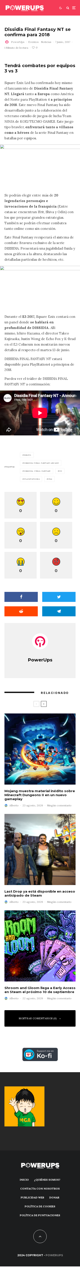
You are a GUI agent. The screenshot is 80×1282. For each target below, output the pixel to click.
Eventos (33, 42)
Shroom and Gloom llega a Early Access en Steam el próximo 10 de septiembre (40, 990)
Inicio (24, 1179)
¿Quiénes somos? (47, 1179)
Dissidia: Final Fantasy (37, 471)
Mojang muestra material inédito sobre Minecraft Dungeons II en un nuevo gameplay (39, 795)
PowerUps (17, 42)
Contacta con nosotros (40, 1188)
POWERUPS (54, 1255)
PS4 (50, 479)
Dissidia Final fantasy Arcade (41, 463)
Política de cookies (40, 1206)
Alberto (14, 805)
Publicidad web (32, 1197)
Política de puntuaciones (40, 1215)
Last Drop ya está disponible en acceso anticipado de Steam (39, 893)
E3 (61, 471)
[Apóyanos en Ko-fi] (40, 1050)
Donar (54, 1197)
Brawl (27, 455)
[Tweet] (59, 597)
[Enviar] (21, 611)
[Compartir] (21, 597)
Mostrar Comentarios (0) (38, 1018)
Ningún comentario (59, 805)
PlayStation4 (32, 479)
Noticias (46, 42)
